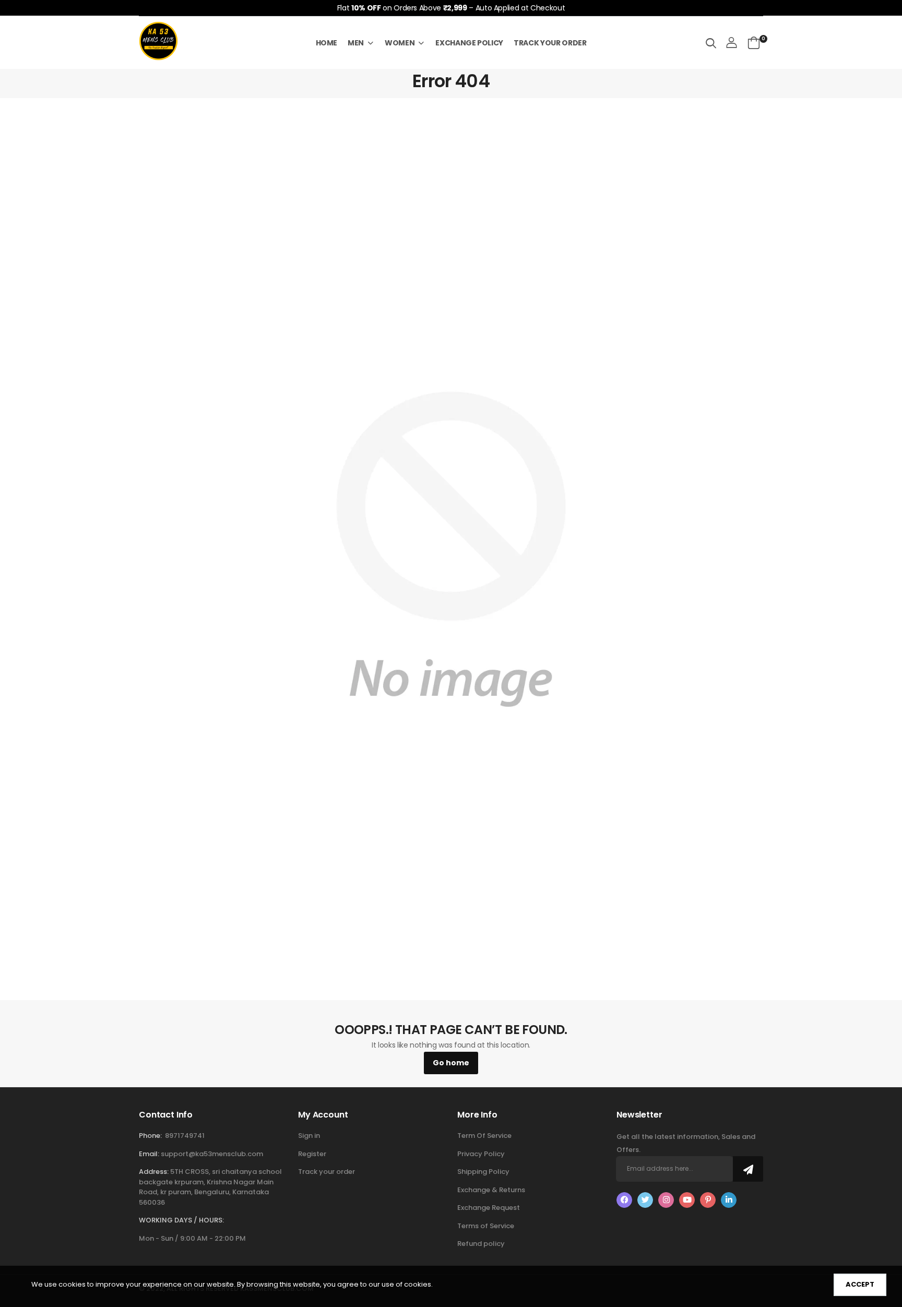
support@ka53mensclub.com (212, 1154)
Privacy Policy (481, 1154)
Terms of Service (485, 1226)
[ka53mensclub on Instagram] (666, 1200)
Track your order (326, 1172)
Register (312, 1154)
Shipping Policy (483, 1172)
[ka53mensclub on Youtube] (687, 1200)
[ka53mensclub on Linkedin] (729, 1200)
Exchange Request (488, 1208)
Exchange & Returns (491, 1190)
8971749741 (185, 1135)
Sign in (309, 1135)
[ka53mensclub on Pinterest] (708, 1200)
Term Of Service (484, 1135)
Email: (149, 1154)
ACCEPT (860, 1284)
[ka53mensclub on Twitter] (645, 1200)
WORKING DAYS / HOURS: (181, 1220)
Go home (451, 1063)
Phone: (150, 1135)
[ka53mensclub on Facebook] (624, 1200)
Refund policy (481, 1244)
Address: (154, 1172)
